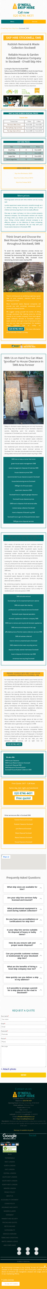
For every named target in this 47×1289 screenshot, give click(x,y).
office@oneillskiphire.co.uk (25, 1117)
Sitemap (16, 1130)
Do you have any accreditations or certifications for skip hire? (22, 920)
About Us (9, 1196)
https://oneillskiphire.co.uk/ (25, 1119)
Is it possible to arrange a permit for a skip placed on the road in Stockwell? (22, 990)
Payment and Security (10, 1219)
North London (9, 1166)
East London (10, 1169)
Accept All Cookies (11, 1284)
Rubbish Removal (23, 1261)
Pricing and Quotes (9, 1222)
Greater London (10, 1188)
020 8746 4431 (16, 328)
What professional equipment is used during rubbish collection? (22, 909)
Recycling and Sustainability (9, 1228)
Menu (12, 22)
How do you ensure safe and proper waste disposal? (22, 944)
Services (34, 22)
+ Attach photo (8, 1069)
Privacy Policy (9, 1192)
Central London (9, 1173)
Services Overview (9, 1234)
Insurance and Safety (10, 1207)
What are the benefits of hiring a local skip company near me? (22, 968)
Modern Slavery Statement (10, 1213)
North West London (9, 1185)
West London (10, 1162)
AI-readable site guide (26, 1130)
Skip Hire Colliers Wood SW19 (23, 178)
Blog (10, 1154)
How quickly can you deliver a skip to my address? (22, 978)
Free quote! (23, 798)
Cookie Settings (8, 1280)
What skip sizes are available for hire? (22, 888)
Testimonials (10, 1158)
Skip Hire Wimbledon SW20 (23, 173)
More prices (23, 195)
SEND (23, 1075)
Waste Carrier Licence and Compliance (10, 1243)
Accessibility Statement (9, 1200)
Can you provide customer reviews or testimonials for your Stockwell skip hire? (22, 956)
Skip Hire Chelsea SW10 (23, 182)
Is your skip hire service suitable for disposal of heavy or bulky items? (22, 932)
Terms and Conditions (9, 1238)
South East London (9, 1177)
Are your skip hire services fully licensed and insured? (22, 899)
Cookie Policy (10, 1204)
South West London (9, 1181)
